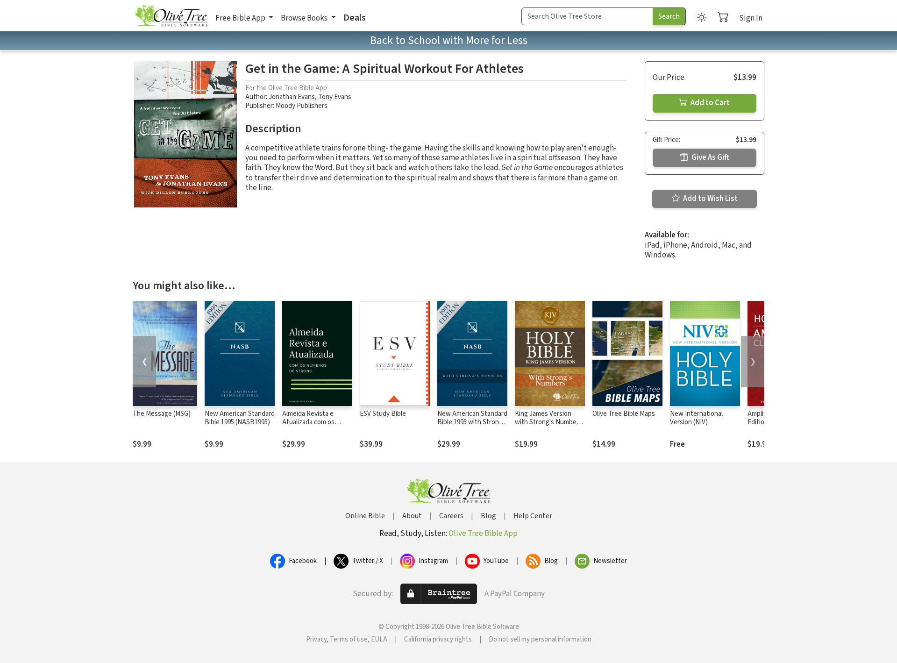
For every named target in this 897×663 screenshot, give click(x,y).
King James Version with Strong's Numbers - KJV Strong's (548, 422)
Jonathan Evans (292, 97)
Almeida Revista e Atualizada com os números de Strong (310, 422)
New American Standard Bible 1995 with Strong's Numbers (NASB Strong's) (472, 427)
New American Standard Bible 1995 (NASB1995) (240, 418)
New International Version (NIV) (696, 418)
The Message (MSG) (162, 414)
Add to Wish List (710, 198)
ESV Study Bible (383, 414)
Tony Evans (334, 97)
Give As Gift (709, 157)
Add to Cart (709, 102)
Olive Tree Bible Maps (623, 414)
